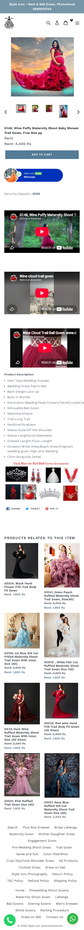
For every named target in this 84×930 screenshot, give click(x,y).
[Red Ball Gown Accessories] (42, 481)
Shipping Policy (65, 881)
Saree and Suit (27, 854)
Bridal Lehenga (65, 827)
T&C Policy (15, 881)
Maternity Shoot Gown (33, 897)
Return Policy (62, 874)
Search (12, 827)
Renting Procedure (54, 910)
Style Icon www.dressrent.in (45, 925)
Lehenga (61, 897)
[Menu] (77, 22)
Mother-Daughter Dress (56, 834)
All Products (68, 861)
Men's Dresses (67, 903)
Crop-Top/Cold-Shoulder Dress (30, 861)
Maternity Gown (21, 834)
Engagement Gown (42, 841)
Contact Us (54, 917)
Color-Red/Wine (55, 854)
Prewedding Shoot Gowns (49, 890)
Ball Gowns (14, 903)
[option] (21, 109)
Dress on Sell (55, 867)
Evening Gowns (39, 903)
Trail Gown (64, 847)
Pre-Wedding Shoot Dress (31, 847)
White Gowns (25, 910)
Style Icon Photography (29, 874)
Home (19, 890)
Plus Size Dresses (36, 827)
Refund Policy (38, 881)
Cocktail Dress (29, 867)
